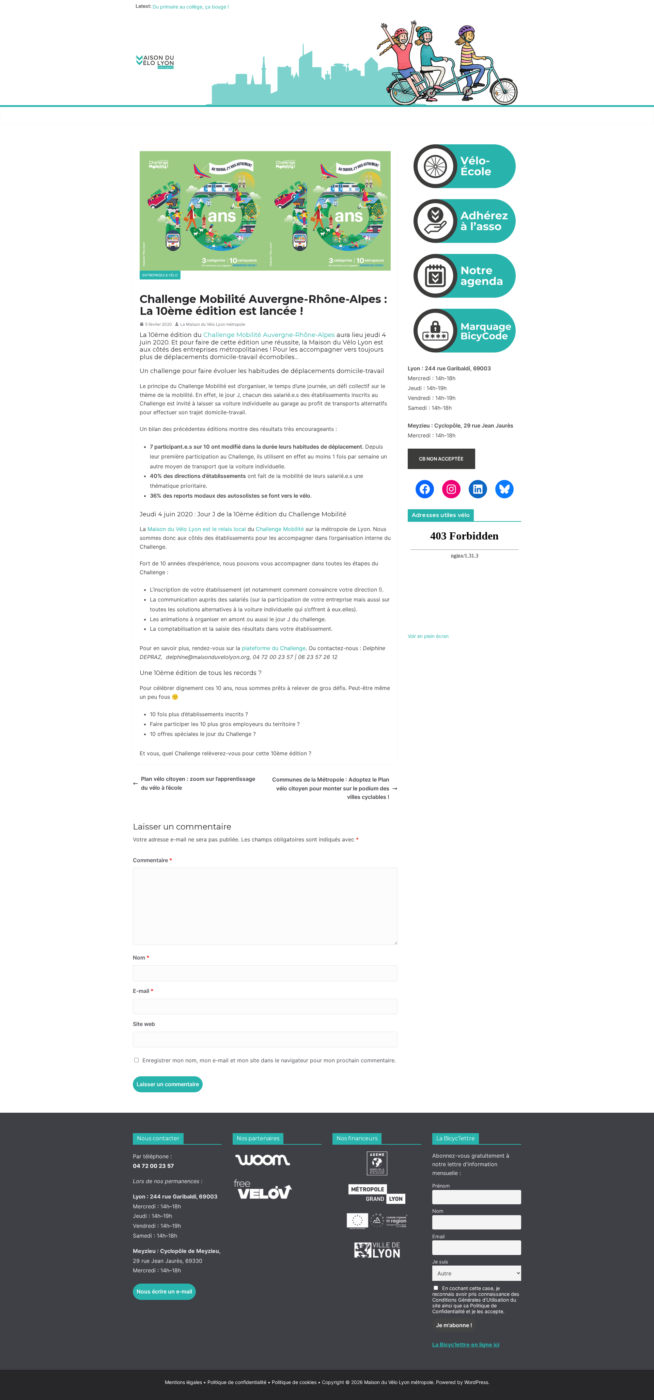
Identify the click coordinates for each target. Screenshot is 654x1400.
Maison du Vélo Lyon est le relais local (196, 529)
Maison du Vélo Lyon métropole (398, 1382)
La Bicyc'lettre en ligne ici (465, 1344)
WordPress (476, 1382)
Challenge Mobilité (280, 529)
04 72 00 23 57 (153, 1165)
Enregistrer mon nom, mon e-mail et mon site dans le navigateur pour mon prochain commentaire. (269, 1060)
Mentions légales (185, 1382)
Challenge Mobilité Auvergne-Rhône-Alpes (269, 335)
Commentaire (152, 860)
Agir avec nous (157, 115)
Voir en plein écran (428, 636)
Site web (144, 1023)
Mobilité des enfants (430, 115)
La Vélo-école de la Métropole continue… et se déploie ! (214, 6)
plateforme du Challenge (274, 648)
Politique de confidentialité (237, 1382)
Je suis (440, 1262)
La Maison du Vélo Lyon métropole (212, 324)
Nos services (211, 115)
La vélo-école (318, 115)
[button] (180, 115)
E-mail (143, 990)
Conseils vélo (264, 115)
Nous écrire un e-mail (164, 1291)
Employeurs (369, 115)
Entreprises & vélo (160, 275)
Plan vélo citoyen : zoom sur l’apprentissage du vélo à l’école (198, 783)
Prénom (441, 1186)
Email (438, 1236)
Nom (141, 957)
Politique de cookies (292, 1382)
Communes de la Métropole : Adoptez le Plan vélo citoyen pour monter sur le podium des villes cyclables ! (330, 788)
